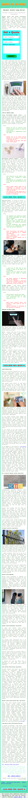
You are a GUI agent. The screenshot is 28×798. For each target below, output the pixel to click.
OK (24, 797)
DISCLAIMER (24, 7)
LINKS (14, 7)
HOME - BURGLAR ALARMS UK (14, 776)
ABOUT (17, 7)
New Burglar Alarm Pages (13, 782)
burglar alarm (15, 20)
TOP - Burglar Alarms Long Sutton (10, 764)
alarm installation (20, 469)
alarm (6, 447)
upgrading (11, 610)
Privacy (25, 786)
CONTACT (20, 7)
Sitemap (3, 782)
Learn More (18, 797)
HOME (11, 7)
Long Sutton (23, 446)
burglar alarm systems (19, 729)
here (23, 721)
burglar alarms (19, 209)
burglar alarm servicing (8, 751)
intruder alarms (21, 746)
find (6, 702)
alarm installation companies (13, 460)
